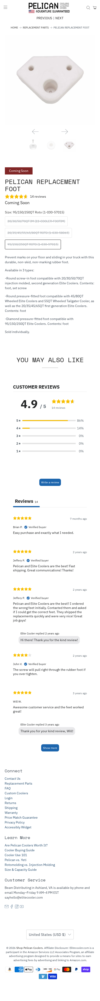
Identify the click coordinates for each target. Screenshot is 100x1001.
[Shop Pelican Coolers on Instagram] (17, 907)
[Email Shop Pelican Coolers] (7, 907)
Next (59, 18)
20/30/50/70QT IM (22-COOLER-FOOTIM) (36, 221)
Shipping (11, 808)
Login (9, 798)
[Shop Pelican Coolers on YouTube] (22, 907)
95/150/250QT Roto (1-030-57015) (32, 244)
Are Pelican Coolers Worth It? (26, 845)
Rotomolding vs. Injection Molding (30, 865)
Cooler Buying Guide (20, 850)
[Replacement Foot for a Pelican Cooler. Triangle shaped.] (50, 80)
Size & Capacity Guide (21, 870)
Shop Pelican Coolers (29, 948)
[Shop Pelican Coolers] (50, 8)
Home (14, 27)
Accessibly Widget (18, 827)
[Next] (64, 131)
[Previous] (35, 131)
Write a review (50, 482)
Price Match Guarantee (21, 817)
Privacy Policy (15, 822)
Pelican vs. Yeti (16, 860)
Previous (44, 18)
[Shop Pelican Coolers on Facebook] (12, 907)
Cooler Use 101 (16, 855)
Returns (10, 803)
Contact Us (12, 778)
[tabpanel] (50, 633)
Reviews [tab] (26, 501)
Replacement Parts (36, 27)
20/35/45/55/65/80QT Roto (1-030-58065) (38, 233)
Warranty (11, 813)
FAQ (8, 788)
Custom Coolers (16, 793)
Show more (50, 748)
